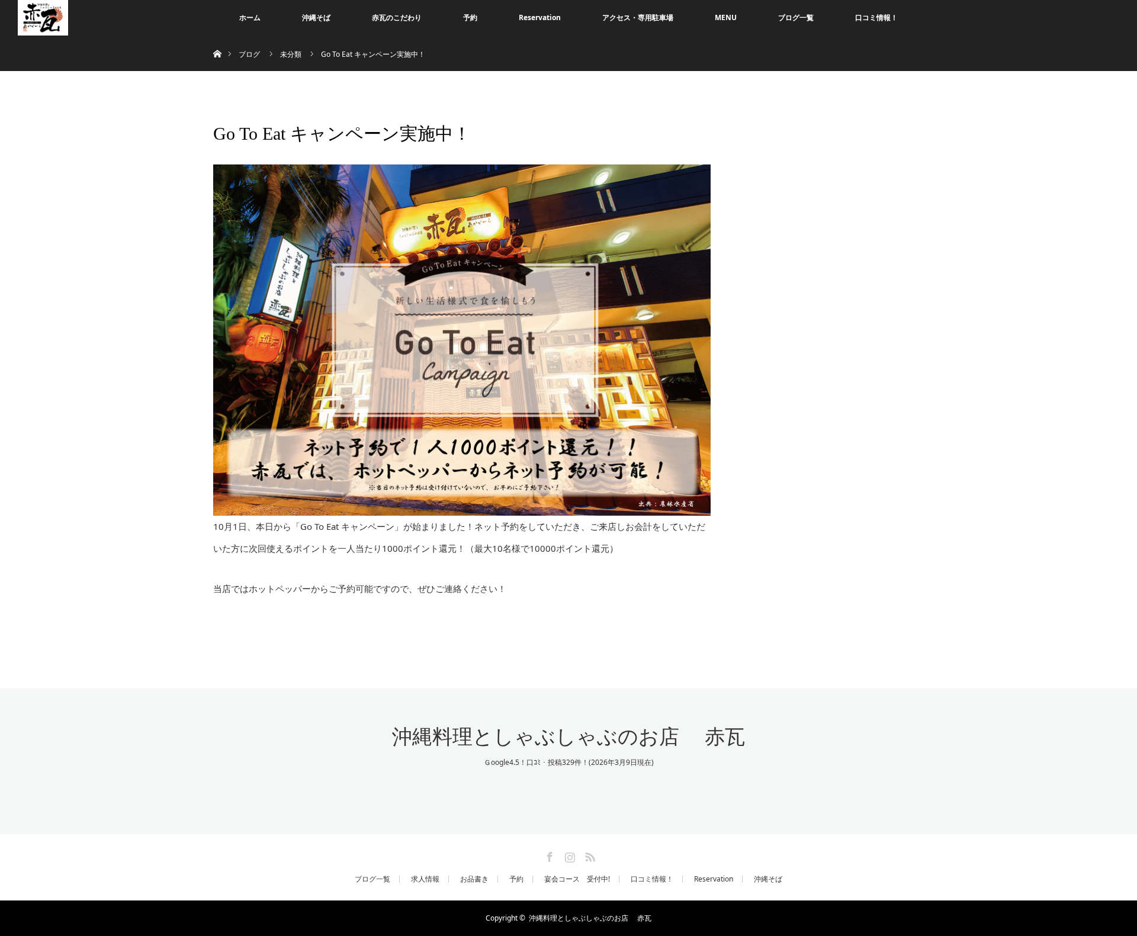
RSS (589, 855)
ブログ (249, 54)
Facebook (548, 855)
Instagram (568, 855)
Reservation (540, 17)
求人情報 (425, 879)
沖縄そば (316, 17)
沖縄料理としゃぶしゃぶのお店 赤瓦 (568, 737)
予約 (470, 17)
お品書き (474, 879)
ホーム (250, 17)
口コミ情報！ (876, 17)
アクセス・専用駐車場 (637, 17)
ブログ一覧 (796, 17)
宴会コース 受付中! (577, 879)
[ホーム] (217, 40)
